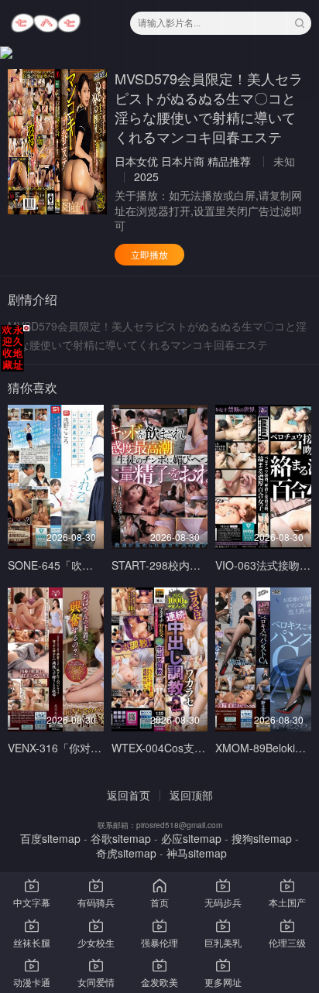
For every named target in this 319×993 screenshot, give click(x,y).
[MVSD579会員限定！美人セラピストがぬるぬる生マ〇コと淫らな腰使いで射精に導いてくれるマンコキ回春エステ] (57, 141)
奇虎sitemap (126, 853)
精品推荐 (229, 161)
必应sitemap (191, 838)
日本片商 (182, 161)
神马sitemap (196, 853)
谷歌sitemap (121, 838)
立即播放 (149, 254)
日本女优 (136, 161)
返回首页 (128, 795)
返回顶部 (191, 795)
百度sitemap (50, 838)
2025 (146, 176)
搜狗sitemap (262, 838)
